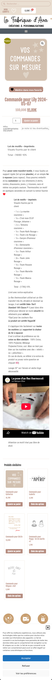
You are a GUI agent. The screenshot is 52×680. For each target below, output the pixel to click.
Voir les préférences (26, 673)
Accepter (26, 658)
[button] (47, 627)
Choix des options (37, 504)
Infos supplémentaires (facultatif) (10, 129)
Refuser (26, 665)
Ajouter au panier (31, 120)
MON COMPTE (5, 10)
